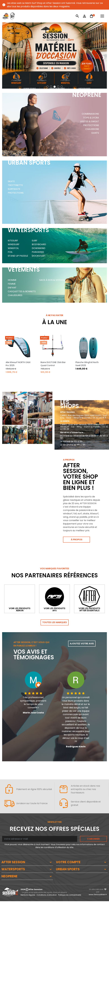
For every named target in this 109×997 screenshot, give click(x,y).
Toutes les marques (54, 622)
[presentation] (5, 55)
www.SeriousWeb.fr (98, 894)
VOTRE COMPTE (68, 862)
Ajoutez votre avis (82, 643)
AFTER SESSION (13, 862)
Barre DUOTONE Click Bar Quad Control (53, 364)
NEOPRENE (9, 876)
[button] (47, 87)
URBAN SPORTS (68, 869)
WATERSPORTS (13, 869)
